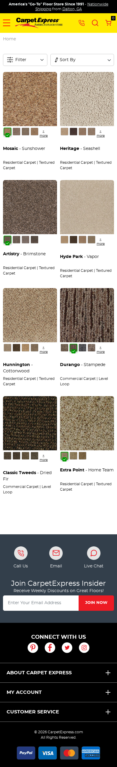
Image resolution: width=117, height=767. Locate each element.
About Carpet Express (39, 672)
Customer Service (33, 712)
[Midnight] (73, 240)
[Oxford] (82, 240)
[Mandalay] (91, 131)
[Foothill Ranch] (34, 348)
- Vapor (79, 257)
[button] (6, 23)
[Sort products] (56, 60)
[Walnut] (16, 348)
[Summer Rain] (16, 131)
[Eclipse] (82, 348)
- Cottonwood (18, 368)
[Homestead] (82, 131)
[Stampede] (73, 348)
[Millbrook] (64, 240)
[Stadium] (73, 456)
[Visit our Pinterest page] (33, 647)
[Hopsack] (25, 456)
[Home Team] (64, 456)
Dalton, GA (72, 9)
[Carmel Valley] (7, 348)
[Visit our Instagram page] (84, 647)
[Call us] (81, 22)
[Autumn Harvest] (16, 456)
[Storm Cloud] (16, 240)
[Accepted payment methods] (58, 752)
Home (9, 39)
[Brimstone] (7, 240)
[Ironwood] (34, 240)
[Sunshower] (7, 131)
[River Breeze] (64, 131)
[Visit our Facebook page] (50, 647)
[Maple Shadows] (7, 456)
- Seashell (80, 149)
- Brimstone (24, 254)
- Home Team (87, 470)
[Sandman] (64, 348)
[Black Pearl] (25, 240)
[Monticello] (91, 240)
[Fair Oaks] (25, 348)
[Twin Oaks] (25, 131)
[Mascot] (82, 456)
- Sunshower (24, 149)
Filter (20, 60)
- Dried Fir (27, 476)
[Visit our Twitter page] (67, 647)
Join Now (96, 603)
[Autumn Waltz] (91, 348)
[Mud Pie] (34, 456)
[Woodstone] (73, 131)
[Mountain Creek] (34, 131)
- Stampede (82, 365)
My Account (24, 692)
